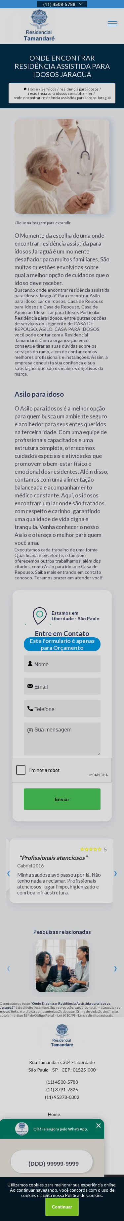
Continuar (62, 1207)
